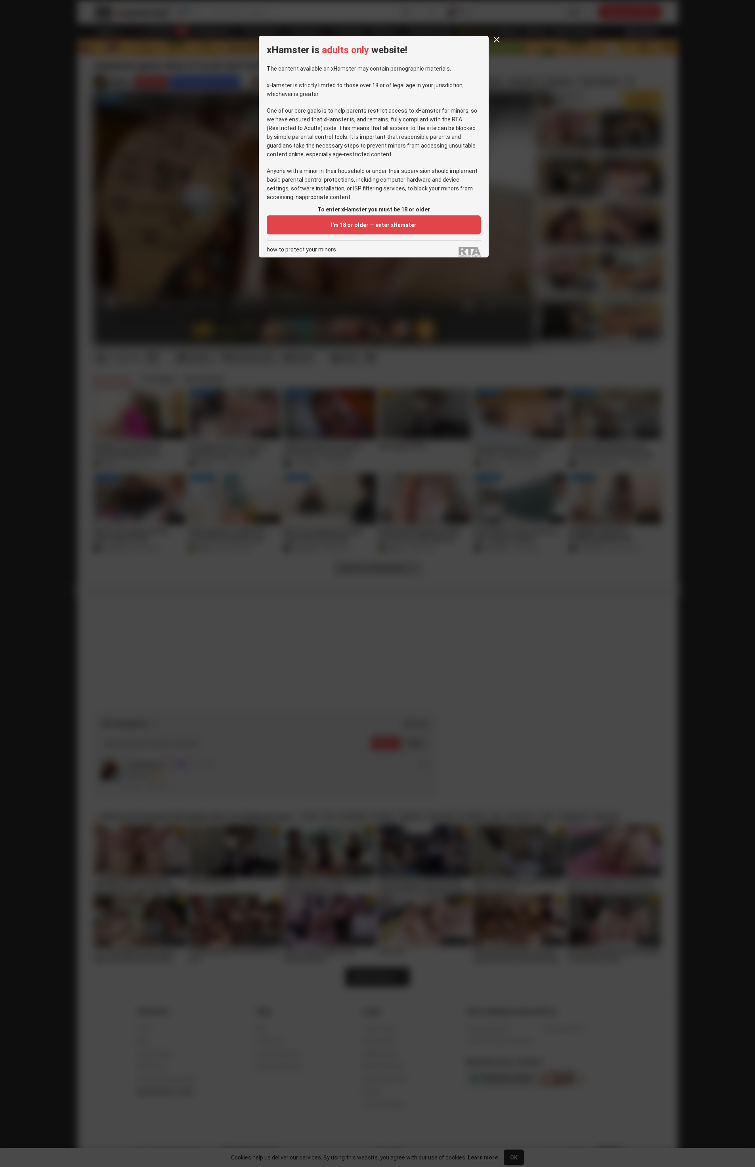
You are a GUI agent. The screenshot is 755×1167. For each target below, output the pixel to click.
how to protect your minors (301, 250)
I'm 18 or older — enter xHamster (374, 225)
